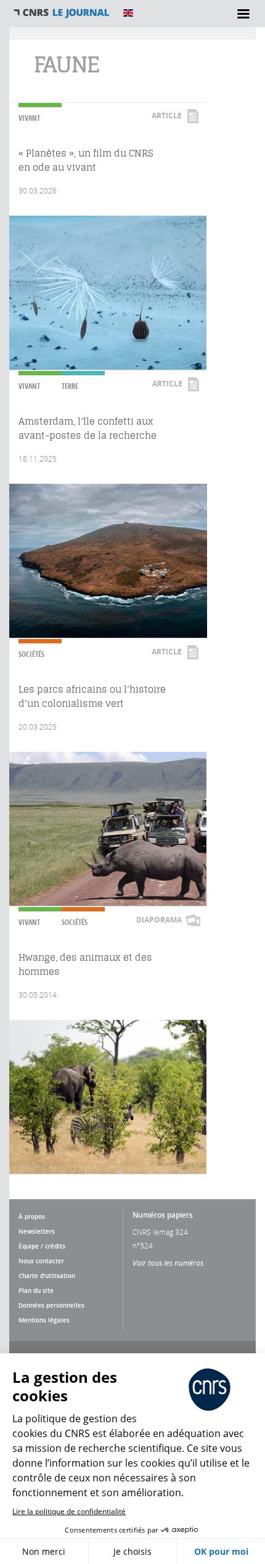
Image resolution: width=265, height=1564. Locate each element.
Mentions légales (44, 1320)
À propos (31, 1216)
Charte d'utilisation (46, 1275)
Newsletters (36, 1231)
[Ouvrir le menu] (243, 13)
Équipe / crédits (41, 1246)
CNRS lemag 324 (160, 1232)
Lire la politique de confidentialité (69, 1511)
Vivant (29, 118)
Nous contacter (41, 1260)
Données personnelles (51, 1305)
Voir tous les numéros (167, 1263)
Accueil (61, 13)
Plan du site (36, 1290)
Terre (70, 386)
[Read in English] (128, 13)
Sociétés (31, 654)
